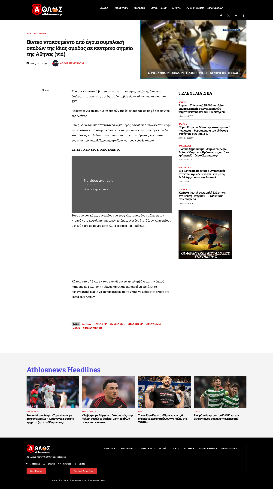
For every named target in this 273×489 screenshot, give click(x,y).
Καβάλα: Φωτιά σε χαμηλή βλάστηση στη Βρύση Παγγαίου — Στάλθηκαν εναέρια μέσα (202, 196)
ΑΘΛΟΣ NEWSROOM (72, 63)
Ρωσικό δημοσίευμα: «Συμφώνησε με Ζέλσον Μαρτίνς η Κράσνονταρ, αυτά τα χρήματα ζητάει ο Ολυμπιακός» (204, 152)
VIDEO (42, 33)
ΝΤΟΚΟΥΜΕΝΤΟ (92, 327)
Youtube (67, 463)
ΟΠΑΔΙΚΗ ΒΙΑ (135, 323)
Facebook (35, 463)
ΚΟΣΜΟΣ (182, 102)
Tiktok (82, 463)
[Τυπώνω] (45, 142)
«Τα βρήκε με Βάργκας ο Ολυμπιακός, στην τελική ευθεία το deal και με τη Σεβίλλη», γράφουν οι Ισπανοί (202, 174)
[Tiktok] (244, 16)
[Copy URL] (45, 135)
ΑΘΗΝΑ (86, 323)
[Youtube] (236, 16)
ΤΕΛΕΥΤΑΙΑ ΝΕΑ (195, 93)
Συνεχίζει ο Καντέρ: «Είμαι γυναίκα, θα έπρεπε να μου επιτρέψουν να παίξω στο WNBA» (162, 418)
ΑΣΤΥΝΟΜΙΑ (153, 323)
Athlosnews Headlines (63, 369)
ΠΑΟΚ (197, 411)
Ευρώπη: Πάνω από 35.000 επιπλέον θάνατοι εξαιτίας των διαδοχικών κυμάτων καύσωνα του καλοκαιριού (202, 108)
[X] (45, 105)
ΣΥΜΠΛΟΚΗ (117, 323)
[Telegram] (45, 127)
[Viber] (45, 120)
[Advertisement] (122, 254)
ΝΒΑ (140, 411)
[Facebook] (221, 16)
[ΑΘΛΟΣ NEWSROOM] (56, 63)
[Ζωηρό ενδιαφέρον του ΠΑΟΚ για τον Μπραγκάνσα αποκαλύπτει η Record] (220, 392)
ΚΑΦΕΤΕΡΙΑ (100, 323)
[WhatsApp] (45, 113)
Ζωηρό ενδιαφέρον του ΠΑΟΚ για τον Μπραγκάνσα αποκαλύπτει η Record (216, 417)
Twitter (51, 463)
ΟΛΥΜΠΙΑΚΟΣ (185, 146)
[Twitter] (229, 16)
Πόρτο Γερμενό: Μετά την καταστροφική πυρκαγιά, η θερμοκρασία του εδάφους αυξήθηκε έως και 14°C (204, 130)
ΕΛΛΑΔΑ (32, 33)
